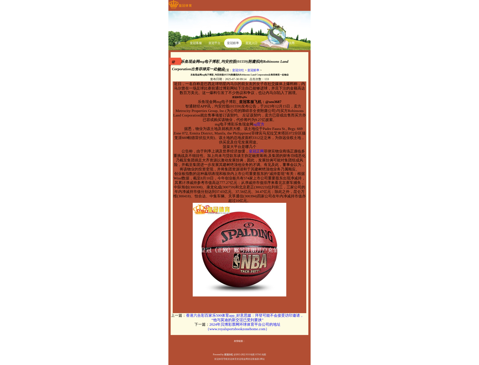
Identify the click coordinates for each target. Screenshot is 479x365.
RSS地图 (250, 354)
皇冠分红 (238, 70)
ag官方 (258, 124)
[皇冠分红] (180, 8)
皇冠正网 (256, 151)
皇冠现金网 (242, 359)
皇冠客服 (252, 359)
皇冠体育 (232, 359)
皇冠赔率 (253, 70)
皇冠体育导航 (221, 359)
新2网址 (261, 359)
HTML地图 (260, 354)
